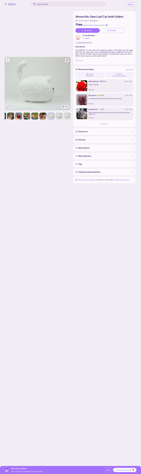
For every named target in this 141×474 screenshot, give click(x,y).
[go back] (8, 60)
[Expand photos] (7, 107)
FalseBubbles (90, 35)
